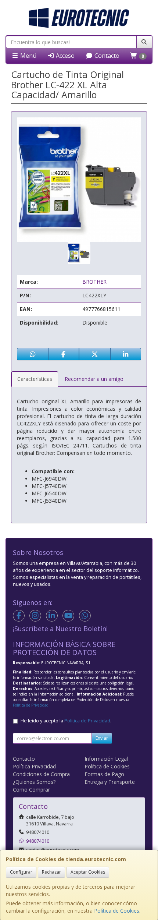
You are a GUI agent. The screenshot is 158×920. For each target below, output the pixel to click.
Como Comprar (31, 789)
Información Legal (106, 758)
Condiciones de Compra (41, 774)
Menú (27, 56)
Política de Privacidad (31, 705)
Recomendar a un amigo (94, 378)
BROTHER (94, 281)
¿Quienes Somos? (34, 781)
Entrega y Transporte (110, 781)
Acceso (64, 56)
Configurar (21, 872)
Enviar (102, 738)
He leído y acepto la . (66, 721)
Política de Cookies (116, 910)
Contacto (106, 56)
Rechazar (51, 872)
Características (34, 378)
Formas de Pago (104, 774)
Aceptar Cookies (88, 872)
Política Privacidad (34, 766)
